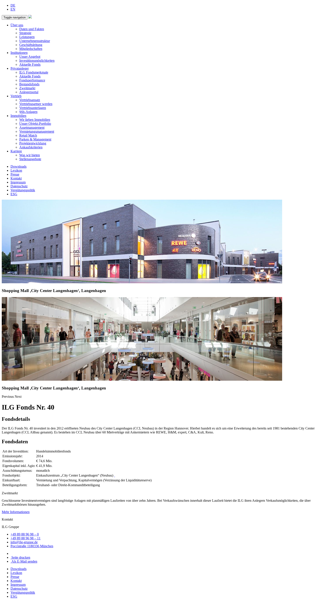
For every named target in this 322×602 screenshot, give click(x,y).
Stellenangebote (30, 159)
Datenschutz (19, 186)
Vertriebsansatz (29, 100)
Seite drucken (20, 557)
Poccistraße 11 (32, 546)
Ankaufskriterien (30, 147)
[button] (8, 396)
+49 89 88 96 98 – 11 (26, 538)
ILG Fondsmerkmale (33, 72)
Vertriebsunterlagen (32, 108)
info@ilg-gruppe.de (24, 542)
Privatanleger (20, 68)
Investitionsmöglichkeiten (37, 60)
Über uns (17, 25)
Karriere (16, 151)
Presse (15, 174)
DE (13, 5)
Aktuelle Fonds (30, 64)
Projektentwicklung (32, 143)
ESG (14, 194)
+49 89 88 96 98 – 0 (25, 534)
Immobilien (18, 116)
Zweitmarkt (27, 88)
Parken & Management (35, 139)
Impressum (18, 182)
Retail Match (28, 135)
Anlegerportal (28, 92)
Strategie (25, 33)
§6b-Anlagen (28, 112)
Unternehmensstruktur (34, 41)
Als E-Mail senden (24, 561)
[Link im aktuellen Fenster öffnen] (114, 475)
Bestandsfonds (29, 84)
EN (13, 9)
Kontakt (16, 178)
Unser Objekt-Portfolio (35, 123)
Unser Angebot (29, 56)
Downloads (19, 166)
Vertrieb (16, 96)
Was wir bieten (29, 155)
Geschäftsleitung (30, 45)
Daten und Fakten (31, 29)
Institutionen (19, 53)
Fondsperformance (32, 80)
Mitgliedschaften (30, 49)
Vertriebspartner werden (35, 104)
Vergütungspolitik (23, 190)
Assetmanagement (31, 127)
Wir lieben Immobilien (34, 119)
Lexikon (16, 170)
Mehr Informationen (16, 512)
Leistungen (27, 37)
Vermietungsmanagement (36, 131)
